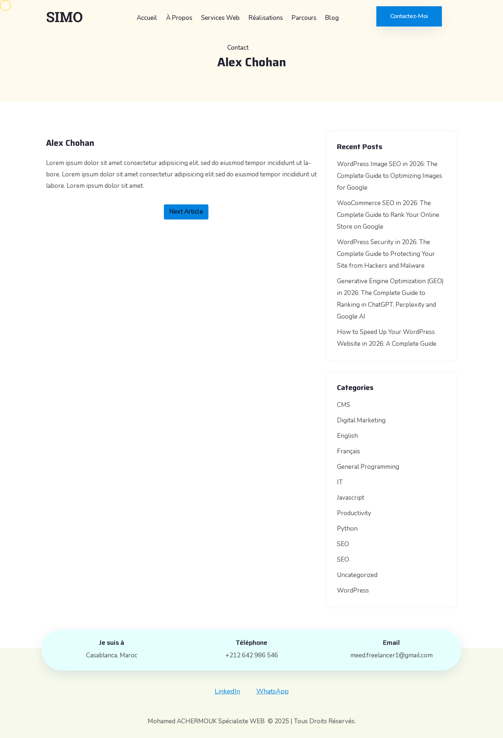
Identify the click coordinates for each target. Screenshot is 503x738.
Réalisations (266, 18)
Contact (238, 47)
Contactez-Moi (409, 16)
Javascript (350, 497)
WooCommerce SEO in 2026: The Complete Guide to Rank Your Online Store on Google (388, 215)
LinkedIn (227, 691)
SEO (343, 544)
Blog (332, 18)
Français (348, 451)
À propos (179, 18)
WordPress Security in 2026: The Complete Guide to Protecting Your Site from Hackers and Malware (386, 254)
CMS (343, 405)
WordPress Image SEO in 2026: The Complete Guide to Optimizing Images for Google (389, 176)
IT (340, 482)
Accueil (147, 18)
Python (347, 528)
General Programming (368, 467)
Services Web (220, 18)
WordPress (353, 590)
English (347, 436)
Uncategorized (357, 575)
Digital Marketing (361, 420)
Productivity (354, 513)
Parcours (304, 18)
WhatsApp (272, 691)
